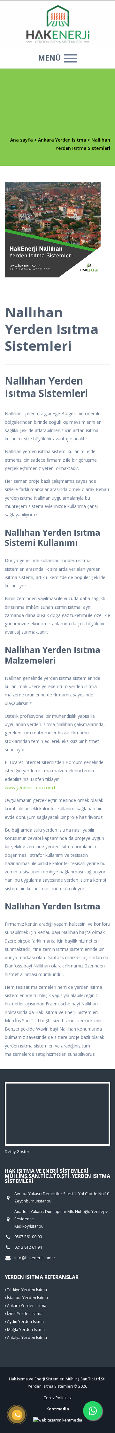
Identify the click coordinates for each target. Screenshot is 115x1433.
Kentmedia (57, 1409)
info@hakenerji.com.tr (34, 1257)
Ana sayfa (21, 140)
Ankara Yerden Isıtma (63, 140)
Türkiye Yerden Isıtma (26, 1289)
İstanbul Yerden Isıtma (27, 1297)
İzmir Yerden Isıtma (24, 1313)
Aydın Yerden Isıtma (25, 1321)
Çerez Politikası (57, 1397)
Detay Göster (17, 1151)
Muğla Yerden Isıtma (25, 1329)
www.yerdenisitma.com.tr (31, 787)
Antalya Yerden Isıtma (26, 1337)
